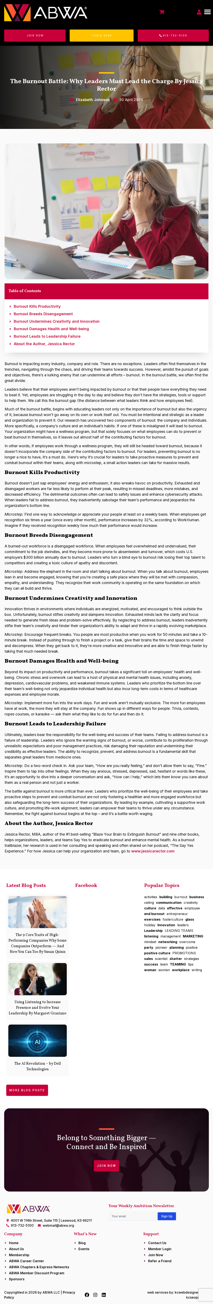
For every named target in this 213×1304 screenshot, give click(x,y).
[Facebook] (87, 1295)
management (170, 936)
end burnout (154, 914)
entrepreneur (177, 914)
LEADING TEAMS (179, 931)
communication (169, 902)
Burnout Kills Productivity (37, 306)
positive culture (157, 953)
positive (192, 947)
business (196, 897)
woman (150, 970)
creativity (191, 902)
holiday (149, 925)
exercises (152, 919)
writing (197, 970)
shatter (176, 959)
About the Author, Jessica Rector (44, 344)
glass (189, 919)
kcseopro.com (197, 1297)
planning (177, 947)
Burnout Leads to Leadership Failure (47, 336)
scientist (161, 959)
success (151, 964)
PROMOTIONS (184, 953)
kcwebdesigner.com (191, 1292)
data (161, 908)
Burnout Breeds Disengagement (43, 314)
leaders (183, 925)
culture (150, 908)
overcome (187, 942)
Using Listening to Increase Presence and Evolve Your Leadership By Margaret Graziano (37, 1008)
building (165, 897)
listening (151, 936)
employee (192, 908)
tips (190, 964)
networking (167, 942)
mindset (150, 942)
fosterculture (173, 919)
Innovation (166, 925)
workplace (180, 970)
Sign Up (166, 1216)
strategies (191, 959)
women (164, 970)
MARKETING (193, 936)
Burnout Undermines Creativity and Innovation (57, 321)
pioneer (161, 947)
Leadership (153, 931)
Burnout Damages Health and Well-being (51, 329)
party (148, 947)
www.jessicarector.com (153, 851)
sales (148, 959)
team (164, 964)
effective (174, 908)
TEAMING (178, 964)
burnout (180, 897)
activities (150, 897)
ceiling (149, 902)
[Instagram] (95, 1295)
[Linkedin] (103, 1295)
